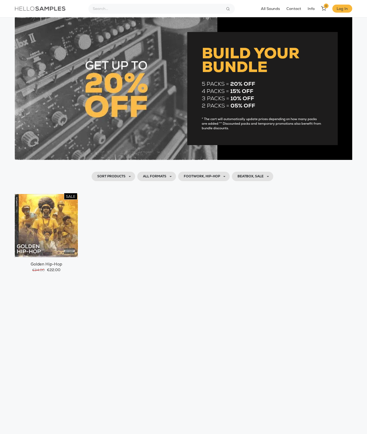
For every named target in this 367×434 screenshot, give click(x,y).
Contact (293, 8)
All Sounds (270, 8)
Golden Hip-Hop (46, 264)
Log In (342, 8)
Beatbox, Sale (251, 176)
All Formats (154, 176)
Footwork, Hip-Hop (202, 176)
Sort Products (111, 176)
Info (311, 8)
